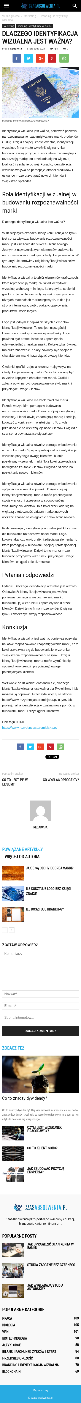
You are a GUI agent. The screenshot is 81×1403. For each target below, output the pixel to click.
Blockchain (11, 1372)
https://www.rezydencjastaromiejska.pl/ (29, 727)
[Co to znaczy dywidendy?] (40, 1074)
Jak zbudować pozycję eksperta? (45, 1170)
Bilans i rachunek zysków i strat (29, 1352)
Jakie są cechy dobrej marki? (49, 868)
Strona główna (11, 16)
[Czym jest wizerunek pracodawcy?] (13, 1133)
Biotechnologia (14, 1338)
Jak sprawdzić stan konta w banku (50, 1246)
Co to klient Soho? (42, 1148)
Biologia (8, 1325)
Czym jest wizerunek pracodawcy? (44, 1129)
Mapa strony (40, 1390)
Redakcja (16, 48)
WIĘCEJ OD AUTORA (22, 856)
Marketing (8, 25)
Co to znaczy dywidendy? (24, 1098)
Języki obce (11, 1345)
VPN (5, 1332)
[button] (75, 6)
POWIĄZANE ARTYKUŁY (22, 849)
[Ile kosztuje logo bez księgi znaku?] (13, 893)
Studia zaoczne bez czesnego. (51, 1265)
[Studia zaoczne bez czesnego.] (13, 1270)
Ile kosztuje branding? (45, 909)
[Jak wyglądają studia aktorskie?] (13, 1291)
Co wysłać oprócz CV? (61, 780)
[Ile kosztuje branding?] (13, 914)
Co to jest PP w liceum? (15, 782)
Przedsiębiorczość (17, 1358)
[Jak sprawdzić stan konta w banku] (13, 1250)
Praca (7, 1318)
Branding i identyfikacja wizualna (34, 25)
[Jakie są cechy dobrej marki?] (13, 873)
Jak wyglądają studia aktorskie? (45, 1287)
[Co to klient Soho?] (13, 1153)
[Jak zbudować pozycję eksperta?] (13, 1174)
